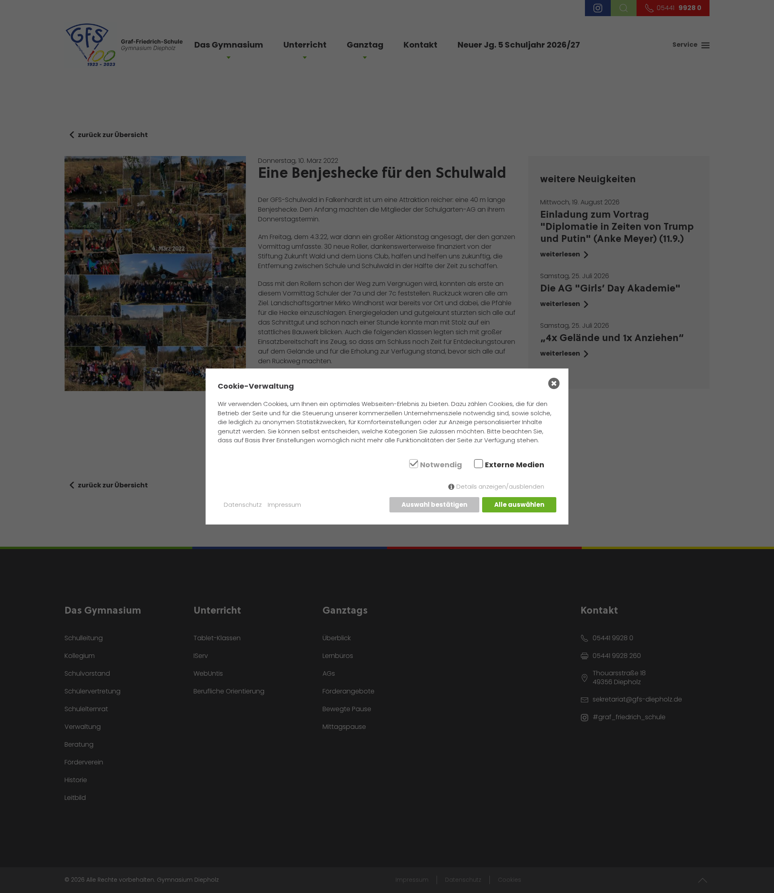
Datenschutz (243, 504)
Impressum (284, 504)
